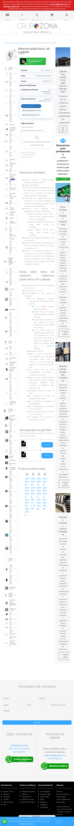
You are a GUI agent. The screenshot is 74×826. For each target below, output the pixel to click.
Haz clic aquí (62, 129)
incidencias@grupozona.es (55, 755)
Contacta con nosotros (65, 332)
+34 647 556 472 (55, 759)
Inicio (4, 43)
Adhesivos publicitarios (19, 43)
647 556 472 (19, 752)
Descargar (47, 444)
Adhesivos (9, 43)
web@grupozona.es (19, 745)
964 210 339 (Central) (19, 748)
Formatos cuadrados (31, 43)
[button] (59, 821)
